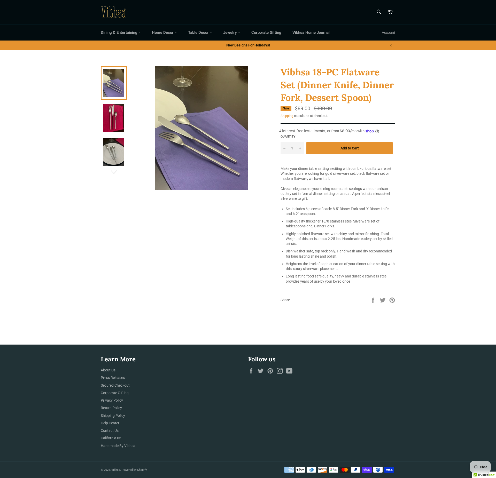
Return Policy (111, 408)
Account (388, 32)
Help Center (110, 423)
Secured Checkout (115, 385)
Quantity (288, 136)
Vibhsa (115, 470)
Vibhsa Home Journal (311, 32)
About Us (108, 370)
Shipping (287, 116)
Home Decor (163, 32)
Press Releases (113, 378)
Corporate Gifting (266, 32)
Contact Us (110, 430)
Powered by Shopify (134, 470)
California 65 (111, 438)
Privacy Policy (112, 400)
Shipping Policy (113, 415)
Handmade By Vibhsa (118, 446)
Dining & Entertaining (119, 32)
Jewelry (230, 32)
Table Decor (199, 32)
